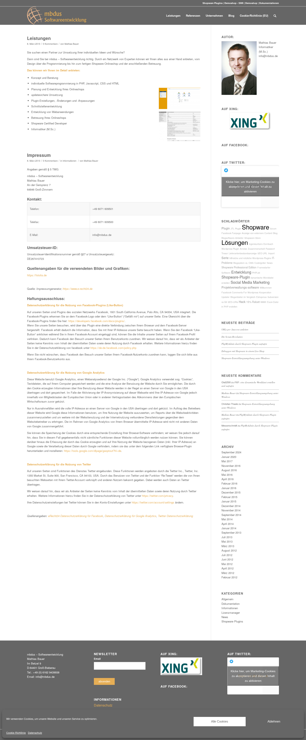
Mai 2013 (227, 541)
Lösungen (234, 242)
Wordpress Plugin (230, 248)
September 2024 (231, 452)
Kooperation (265, 292)
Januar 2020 (228, 457)
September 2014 (231, 515)
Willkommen (266, 287)
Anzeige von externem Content (257, 233)
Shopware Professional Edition (238, 267)
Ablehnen (273, 721)
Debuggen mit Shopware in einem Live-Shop (242, 351)
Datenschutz (35, 732)
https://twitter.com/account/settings (153, 502)
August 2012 (229, 550)
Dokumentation (230, 604)
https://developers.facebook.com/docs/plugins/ (96, 321)
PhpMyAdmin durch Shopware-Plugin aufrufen (244, 343)
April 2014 (227, 524)
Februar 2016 (229, 483)
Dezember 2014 (230, 506)
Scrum (273, 228)
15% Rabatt (253, 302)
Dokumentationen (269, 3)
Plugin (225, 228)
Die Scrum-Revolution (232, 336)
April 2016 (227, 479)
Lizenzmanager (230, 613)
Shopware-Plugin (235, 277)
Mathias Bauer (72, 43)
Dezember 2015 (230, 492)
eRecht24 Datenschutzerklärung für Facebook (75, 516)
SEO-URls (233, 302)
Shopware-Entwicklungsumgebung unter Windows (245, 358)
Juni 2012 (227, 559)
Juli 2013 (226, 537)
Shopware (255, 226)
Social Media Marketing (250, 282)
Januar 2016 (228, 488)
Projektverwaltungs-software (240, 287)
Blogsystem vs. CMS (243, 262)
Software (225, 272)
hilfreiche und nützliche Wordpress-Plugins (250, 258)
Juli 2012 (226, 555)
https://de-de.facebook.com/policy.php (113, 348)
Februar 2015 (229, 497)
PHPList (256, 272)
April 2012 (227, 568)
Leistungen (39, 38)
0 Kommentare (50, 43)
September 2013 (231, 532)
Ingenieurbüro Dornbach (261, 243)
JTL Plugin (236, 228)
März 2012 (227, 573)
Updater (225, 297)
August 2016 (229, 470)
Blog (275, 233)
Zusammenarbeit (256, 248)
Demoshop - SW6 (233, 3)
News (269, 262)
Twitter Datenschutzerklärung (175, 516)
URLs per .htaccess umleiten (234, 329)
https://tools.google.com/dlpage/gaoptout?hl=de (92, 451)
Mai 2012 (227, 564)
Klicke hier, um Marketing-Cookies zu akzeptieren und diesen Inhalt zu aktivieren (250, 186)
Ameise (243, 248)
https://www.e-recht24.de (77, 289)
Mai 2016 (227, 475)
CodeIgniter (260, 262)
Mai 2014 (227, 519)
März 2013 (227, 546)
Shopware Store (252, 237)
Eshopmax (261, 297)
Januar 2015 (228, 501)
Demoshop (251, 3)
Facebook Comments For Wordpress (239, 292)
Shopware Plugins (213, 3)
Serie (225, 257)
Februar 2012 (229, 577)
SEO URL (262, 253)
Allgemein (227, 599)
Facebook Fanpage (231, 233)
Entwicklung (241, 272)
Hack (242, 301)
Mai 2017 (227, 461)
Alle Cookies (219, 721)
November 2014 (230, 510)
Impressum (39, 155)
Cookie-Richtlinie (16, 732)
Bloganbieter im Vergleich (242, 297)
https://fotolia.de (37, 275)
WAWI (263, 302)
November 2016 (230, 466)
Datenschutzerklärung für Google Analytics (130, 516)
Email (97, 658)
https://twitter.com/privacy (157, 496)
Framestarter (263, 267)
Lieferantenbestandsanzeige (243, 253)
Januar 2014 (228, 528)
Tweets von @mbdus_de (250, 186)
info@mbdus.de (268, 56)
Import (271, 253)
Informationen (69, 160)
